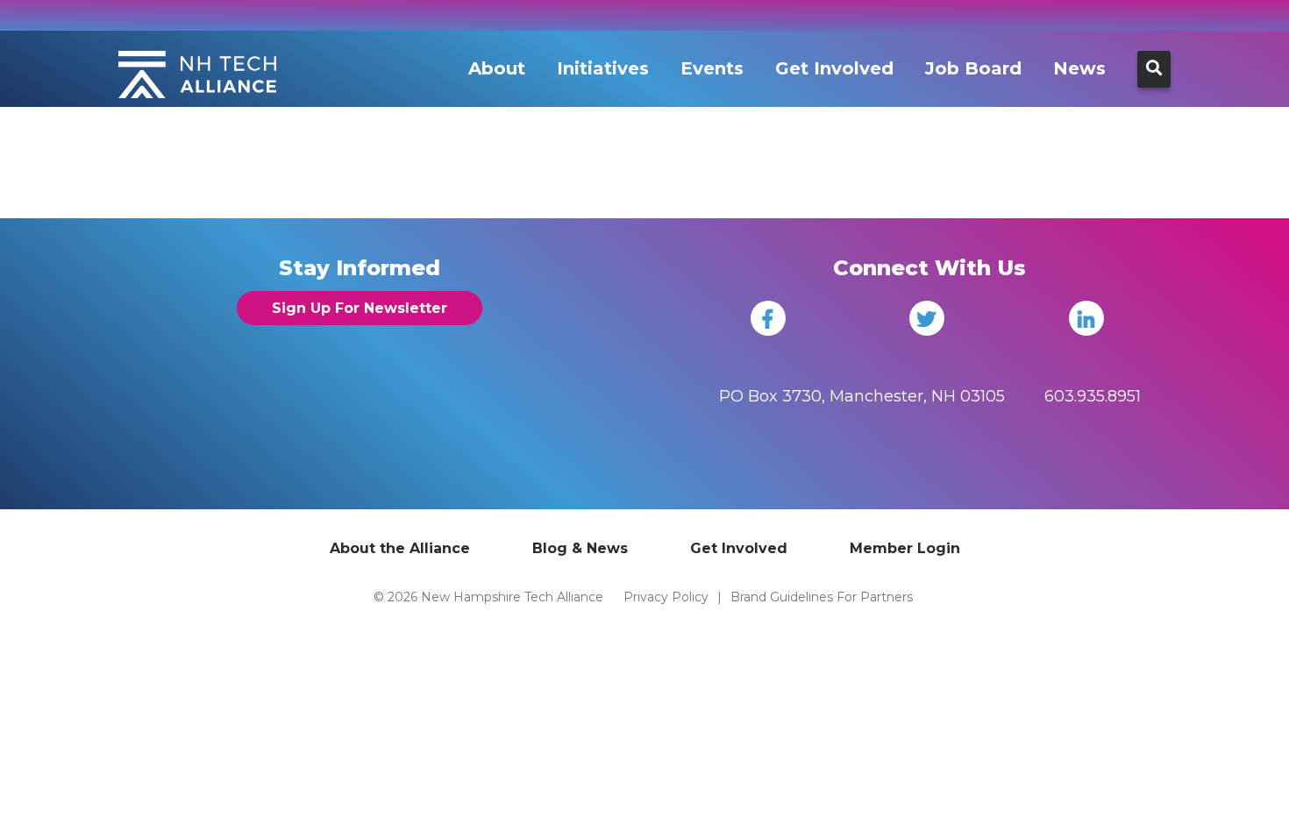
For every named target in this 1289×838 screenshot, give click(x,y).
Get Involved (834, 68)
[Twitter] (926, 318)
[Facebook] (768, 318)
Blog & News (580, 548)
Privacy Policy (666, 597)
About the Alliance (400, 548)
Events (712, 68)
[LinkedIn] (1086, 318)
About (496, 68)
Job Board (973, 68)
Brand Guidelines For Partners (821, 597)
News (1079, 68)
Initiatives (603, 68)
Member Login (905, 548)
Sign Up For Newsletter (359, 308)
